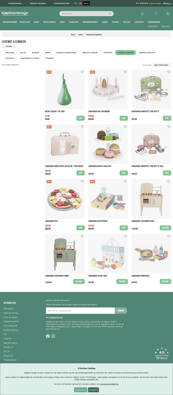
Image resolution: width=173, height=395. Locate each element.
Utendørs (49, 58)
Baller (23, 53)
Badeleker (9, 53)
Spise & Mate (49, 22)
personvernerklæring (109, 384)
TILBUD (115, 22)
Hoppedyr (107, 53)
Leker (105, 22)
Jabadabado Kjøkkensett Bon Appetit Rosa (147, 166)
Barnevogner (10, 22)
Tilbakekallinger (10, 360)
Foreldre (74, 22)
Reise (62, 22)
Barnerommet (90, 22)
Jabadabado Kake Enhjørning (99, 111)
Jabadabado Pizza (51, 221)
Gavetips (139, 22)
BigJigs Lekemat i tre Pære (55, 111)
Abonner (121, 310)
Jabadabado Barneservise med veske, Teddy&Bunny (64, 166)
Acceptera (93, 390)
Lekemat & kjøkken (94, 34)
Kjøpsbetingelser (11, 343)
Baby (36, 22)
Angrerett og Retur (11, 321)
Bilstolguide (9, 308)
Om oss (7, 351)
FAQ (5, 334)
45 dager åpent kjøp (61, 3)
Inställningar (80, 390)
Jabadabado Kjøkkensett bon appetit (145, 111)
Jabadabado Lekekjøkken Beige (142, 221)
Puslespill (9, 58)
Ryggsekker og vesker (30, 58)
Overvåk (165, 228)
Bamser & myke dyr (147, 53)
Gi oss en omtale (11, 317)
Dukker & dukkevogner (66, 53)
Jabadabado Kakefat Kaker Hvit (99, 166)
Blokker (35, 53)
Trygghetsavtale (14, 3)
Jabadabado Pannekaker (140, 276)
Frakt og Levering (11, 313)
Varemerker (154, 22)
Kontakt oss (8, 347)
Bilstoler (25, 22)
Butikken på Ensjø (11, 330)
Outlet (126, 22)
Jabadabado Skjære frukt (97, 276)
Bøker (47, 53)
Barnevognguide (10, 325)
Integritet (7, 338)
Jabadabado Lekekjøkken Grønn (57, 276)
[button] (154, 3)
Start (73, 34)
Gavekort (153, 26)
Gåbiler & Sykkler (89, 53)
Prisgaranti (8, 355)
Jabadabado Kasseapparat (98, 221)
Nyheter (165, 26)
